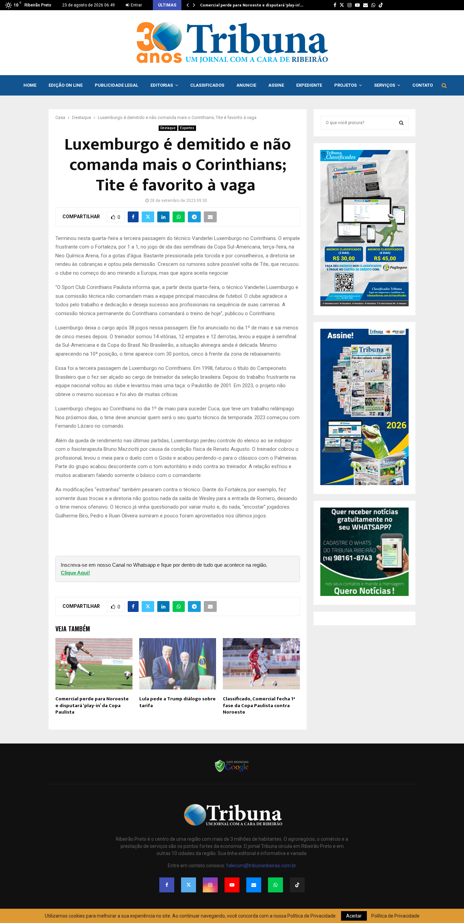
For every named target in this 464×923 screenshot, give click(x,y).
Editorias (161, 85)
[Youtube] (232, 884)
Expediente (309, 85)
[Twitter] (188, 884)
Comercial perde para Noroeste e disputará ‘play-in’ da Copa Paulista (92, 705)
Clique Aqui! (75, 573)
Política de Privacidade (395, 915)
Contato (422, 85)
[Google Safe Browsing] (232, 771)
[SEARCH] (401, 123)
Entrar (136, 5)
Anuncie (246, 85)
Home (29, 85)
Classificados (207, 85)
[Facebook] (166, 884)
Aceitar (354, 916)
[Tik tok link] (381, 5)
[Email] (253, 884)
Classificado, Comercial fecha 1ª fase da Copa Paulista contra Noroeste (259, 705)
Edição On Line (66, 85)
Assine (276, 85)
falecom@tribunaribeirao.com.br (261, 865)
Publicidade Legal (116, 85)
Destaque (168, 128)
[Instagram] (210, 884)
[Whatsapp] (275, 884)
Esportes (187, 128)
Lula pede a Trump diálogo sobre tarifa (177, 702)
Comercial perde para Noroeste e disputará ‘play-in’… (251, 5)
